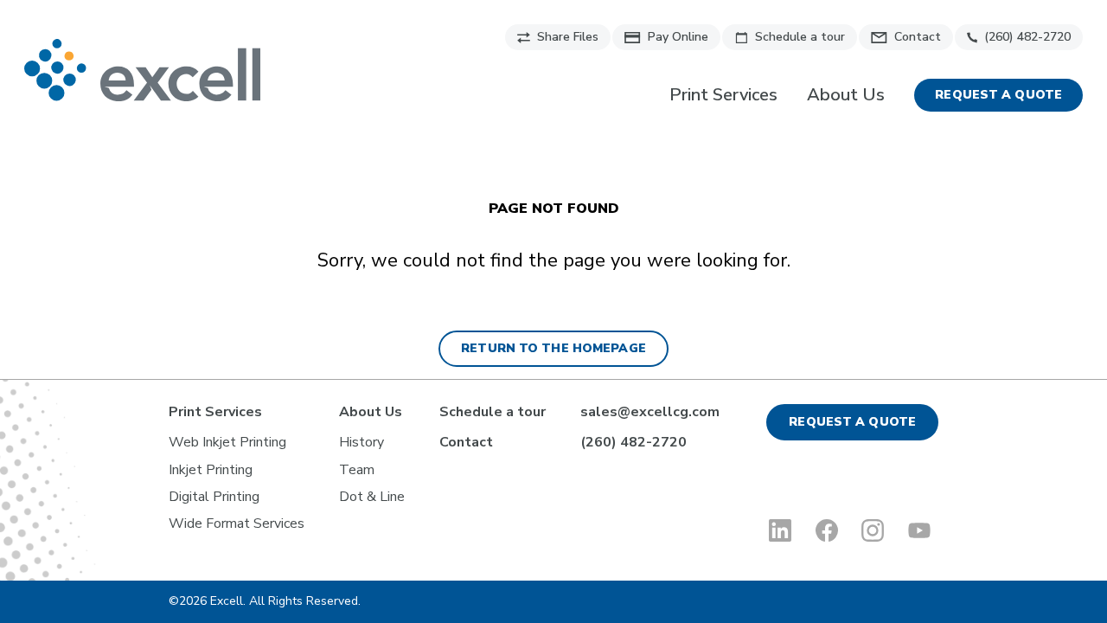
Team (356, 469)
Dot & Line (372, 496)
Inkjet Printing (211, 469)
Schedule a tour (800, 37)
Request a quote (998, 95)
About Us (846, 95)
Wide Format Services (236, 523)
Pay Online (678, 37)
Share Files (567, 37)
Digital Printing (214, 496)
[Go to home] (142, 70)
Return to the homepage (553, 348)
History (361, 442)
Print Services (723, 95)
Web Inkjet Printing (227, 442)
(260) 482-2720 (1027, 37)
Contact (917, 37)
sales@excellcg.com (650, 411)
